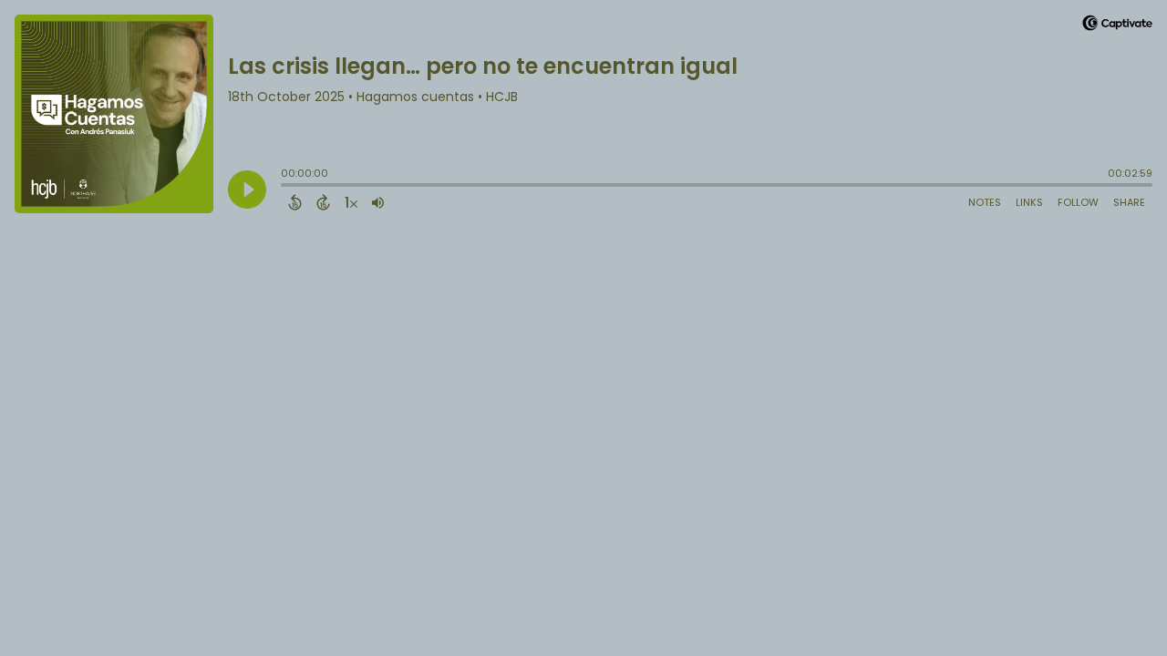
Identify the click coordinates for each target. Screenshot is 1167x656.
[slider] (285, 187)
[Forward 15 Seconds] (323, 202)
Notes (984, 202)
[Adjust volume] (378, 202)
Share (1129, 202)
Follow (1078, 202)
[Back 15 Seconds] (295, 202)
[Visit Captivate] (1117, 25)
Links (1029, 202)
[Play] (247, 189)
